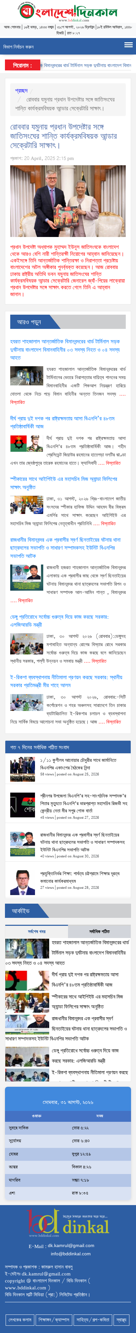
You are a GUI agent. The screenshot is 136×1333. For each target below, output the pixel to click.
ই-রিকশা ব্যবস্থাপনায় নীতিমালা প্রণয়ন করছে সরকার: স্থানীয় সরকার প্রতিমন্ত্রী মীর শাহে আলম (66, 682)
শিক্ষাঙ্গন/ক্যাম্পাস (54, 1320)
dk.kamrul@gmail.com (71, 1245)
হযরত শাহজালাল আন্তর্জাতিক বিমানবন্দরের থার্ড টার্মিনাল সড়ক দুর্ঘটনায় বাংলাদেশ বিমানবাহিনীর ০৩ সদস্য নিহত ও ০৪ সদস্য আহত (65, 350)
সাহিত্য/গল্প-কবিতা (93, 1320)
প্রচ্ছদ (21, 91)
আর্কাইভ (20, 911)
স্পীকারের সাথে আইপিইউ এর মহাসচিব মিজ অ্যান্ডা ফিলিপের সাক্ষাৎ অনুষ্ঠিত (63, 483)
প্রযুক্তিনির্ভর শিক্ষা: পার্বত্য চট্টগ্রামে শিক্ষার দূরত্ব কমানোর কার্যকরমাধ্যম (79, 877)
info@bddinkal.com (71, 1253)
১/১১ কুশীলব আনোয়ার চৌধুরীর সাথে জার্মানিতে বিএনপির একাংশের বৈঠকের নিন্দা (78, 764)
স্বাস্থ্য (121, 1320)
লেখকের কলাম (20, 1320)
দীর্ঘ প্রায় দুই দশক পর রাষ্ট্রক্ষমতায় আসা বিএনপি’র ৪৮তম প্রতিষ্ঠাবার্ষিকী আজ (62, 423)
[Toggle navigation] (128, 46)
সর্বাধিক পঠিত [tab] (99, 931)
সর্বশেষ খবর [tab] (37, 931)
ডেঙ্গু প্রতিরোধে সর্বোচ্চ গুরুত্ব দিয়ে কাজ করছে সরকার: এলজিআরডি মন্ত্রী (59, 621)
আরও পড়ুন (29, 322)
